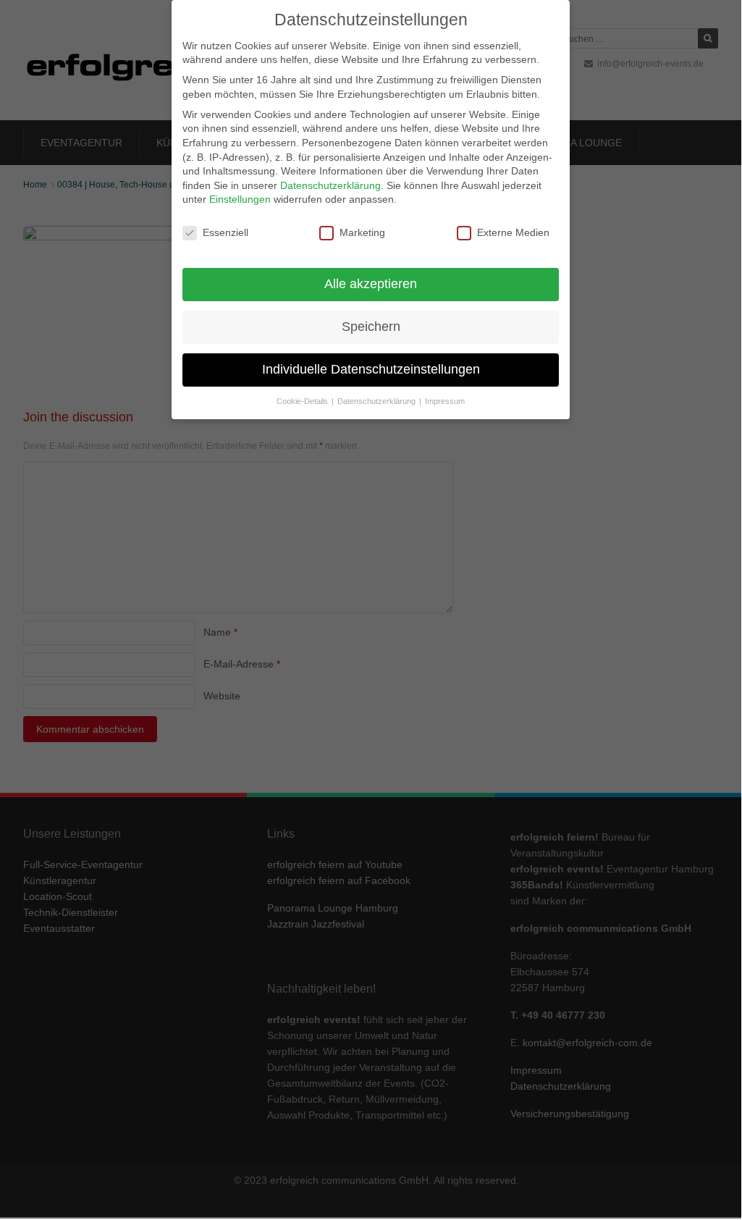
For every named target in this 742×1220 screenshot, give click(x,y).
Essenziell (225, 232)
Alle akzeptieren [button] (370, 284)
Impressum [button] (445, 401)
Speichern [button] (371, 326)
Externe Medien (513, 232)
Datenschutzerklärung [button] (377, 401)
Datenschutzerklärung (330, 185)
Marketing (362, 232)
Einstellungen (240, 199)
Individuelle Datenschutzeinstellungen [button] (371, 369)
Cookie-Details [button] (303, 401)
